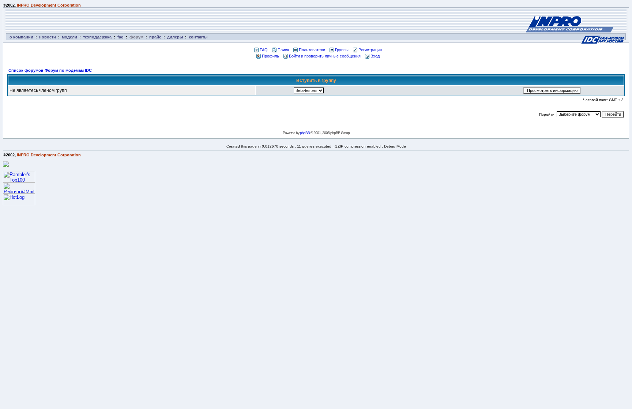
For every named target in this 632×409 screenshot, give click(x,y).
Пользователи (312, 50)
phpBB (305, 133)
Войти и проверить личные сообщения (325, 56)
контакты (198, 37)
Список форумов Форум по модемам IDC (50, 70)
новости (47, 37)
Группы (342, 50)
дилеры (175, 37)
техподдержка (97, 37)
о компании (21, 37)
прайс (155, 37)
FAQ (264, 50)
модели (69, 37)
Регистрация (370, 50)
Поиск (283, 50)
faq (120, 37)
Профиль (270, 56)
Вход (375, 56)
